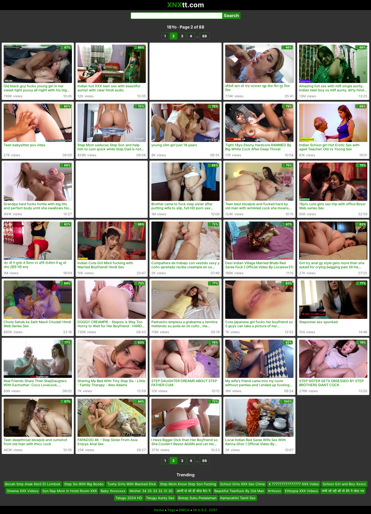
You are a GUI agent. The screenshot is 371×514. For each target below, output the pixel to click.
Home (159, 510)
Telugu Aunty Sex (160, 498)
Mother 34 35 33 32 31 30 (151, 491)
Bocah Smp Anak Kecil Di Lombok (32, 484)
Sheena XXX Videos (22, 491)
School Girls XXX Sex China (242, 484)
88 (204, 36)
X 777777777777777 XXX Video (294, 484)
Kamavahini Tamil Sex (237, 498)
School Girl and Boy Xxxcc (344, 484)
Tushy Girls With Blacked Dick (131, 484)
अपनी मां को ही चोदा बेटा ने (193, 491)
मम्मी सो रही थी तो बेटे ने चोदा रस (343, 491)
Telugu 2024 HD (129, 498)
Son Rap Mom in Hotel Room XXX (69, 491)
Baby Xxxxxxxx (113, 491)
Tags (171, 510)
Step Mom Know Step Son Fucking (188, 484)
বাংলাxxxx (274, 491)
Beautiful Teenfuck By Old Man (239, 491)
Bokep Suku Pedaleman (197, 498)
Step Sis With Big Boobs (83, 484)
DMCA (184, 510)
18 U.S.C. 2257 (205, 510)
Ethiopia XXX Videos (301, 491)
